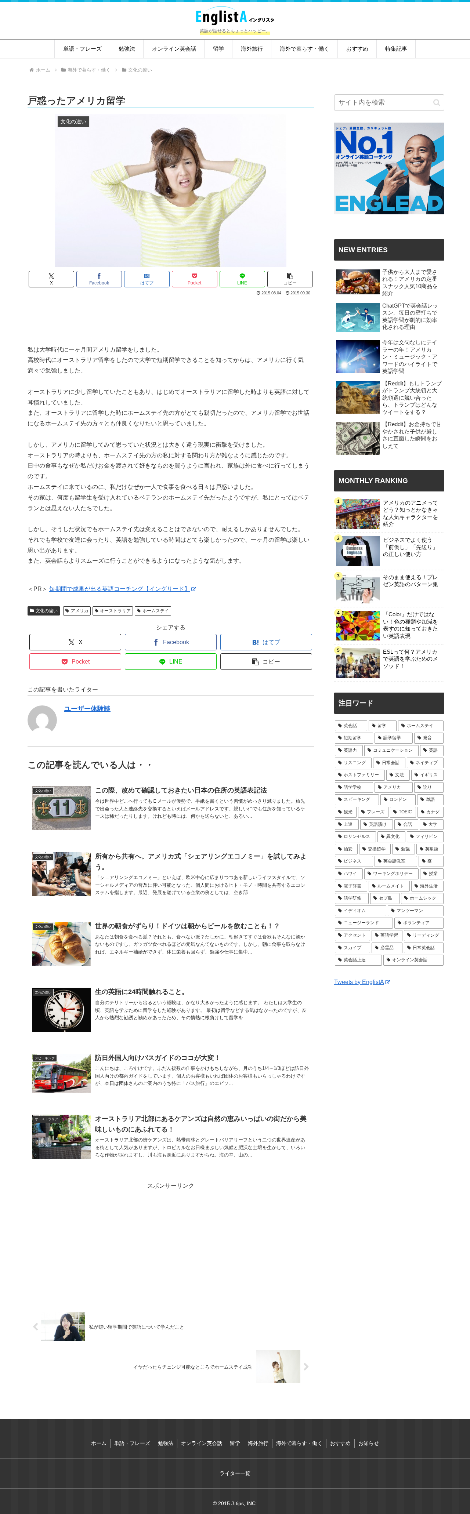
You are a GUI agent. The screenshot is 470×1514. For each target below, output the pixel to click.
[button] (290, 279)
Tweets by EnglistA (359, 982)
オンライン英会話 (201, 1443)
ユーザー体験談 (87, 708)
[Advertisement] (171, 317)
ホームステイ (155, 610)
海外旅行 (258, 1443)
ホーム (98, 1443)
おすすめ (340, 1443)
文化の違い (47, 610)
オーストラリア (115, 610)
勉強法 (165, 1443)
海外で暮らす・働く (299, 1443)
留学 (235, 1443)
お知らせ (368, 1443)
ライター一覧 (235, 1473)
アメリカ (79, 610)
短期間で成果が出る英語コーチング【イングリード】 (119, 589)
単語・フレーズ (132, 1443)
